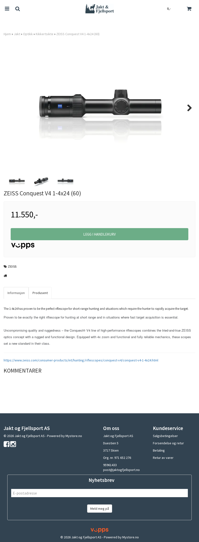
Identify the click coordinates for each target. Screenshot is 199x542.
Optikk (28, 34)
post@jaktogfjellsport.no (121, 470)
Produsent (40, 293)
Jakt (17, 34)
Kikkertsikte (44, 34)
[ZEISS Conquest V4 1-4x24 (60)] (99, 108)
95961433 (110, 465)
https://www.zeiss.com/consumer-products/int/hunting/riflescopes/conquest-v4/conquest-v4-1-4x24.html (81, 360)
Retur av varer (163, 457)
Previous (12, 108)
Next (187, 108)
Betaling (159, 450)
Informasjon (16, 293)
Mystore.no (74, 436)
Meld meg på (99, 508)
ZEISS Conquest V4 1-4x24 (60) (78, 34)
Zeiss (12, 266)
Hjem (7, 34)
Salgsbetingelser (165, 436)
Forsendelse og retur (168, 443)
